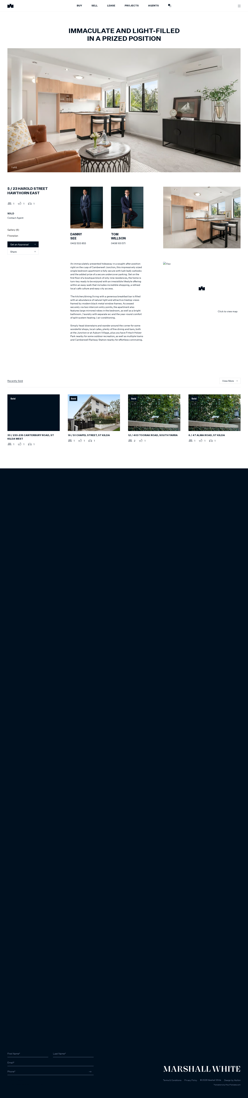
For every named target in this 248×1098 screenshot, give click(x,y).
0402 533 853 (78, 243)
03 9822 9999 (15, 1080)
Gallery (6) (13, 229)
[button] (202, 289)
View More (228, 380)
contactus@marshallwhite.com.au (25, 1084)
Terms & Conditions (172, 1080)
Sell (94, 6)
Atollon (237, 1080)
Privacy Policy (190, 1080)
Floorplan (12, 235)
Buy (79, 6)
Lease (111, 6)
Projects (132, 6)
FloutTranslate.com (233, 1085)
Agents (153, 6)
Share (13, 251)
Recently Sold (15, 380)
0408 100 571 (118, 243)
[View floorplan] (235, 167)
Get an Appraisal (19, 244)
